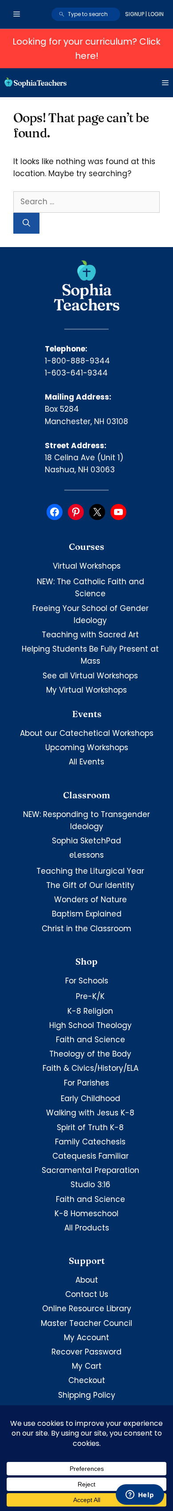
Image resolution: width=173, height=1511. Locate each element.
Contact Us (86, 1294)
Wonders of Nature (90, 899)
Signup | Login (144, 14)
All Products (86, 1227)
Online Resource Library (86, 1308)
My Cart (87, 1366)
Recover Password (86, 1351)
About (86, 1280)
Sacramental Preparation (90, 1170)
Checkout (86, 1380)
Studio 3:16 (90, 1184)
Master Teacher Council (86, 1323)
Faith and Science (90, 1039)
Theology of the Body (90, 1054)
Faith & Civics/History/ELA (90, 1068)
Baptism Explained (87, 913)
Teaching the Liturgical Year (90, 871)
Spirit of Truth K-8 (90, 1127)
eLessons (86, 855)
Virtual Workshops (87, 566)
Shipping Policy (86, 1395)
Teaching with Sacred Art (90, 634)
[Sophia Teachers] (35, 82)
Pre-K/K (90, 996)
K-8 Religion (90, 1011)
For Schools (86, 980)
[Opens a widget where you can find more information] (139, 1495)
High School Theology (90, 1025)
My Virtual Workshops (86, 690)
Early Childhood (90, 1098)
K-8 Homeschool (86, 1213)
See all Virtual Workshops (90, 675)
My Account (86, 1337)
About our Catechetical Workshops (86, 733)
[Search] (26, 223)
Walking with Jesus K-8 (90, 1112)
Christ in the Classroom (86, 928)
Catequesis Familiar (90, 1156)
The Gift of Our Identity (90, 885)
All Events (86, 761)
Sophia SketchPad (86, 840)
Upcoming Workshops (86, 747)
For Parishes (86, 1083)
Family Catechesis (90, 1141)
